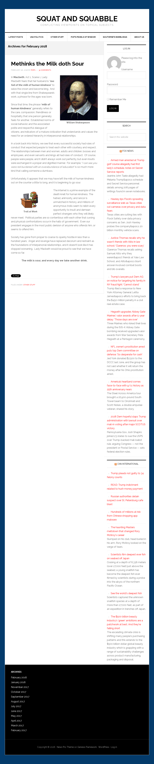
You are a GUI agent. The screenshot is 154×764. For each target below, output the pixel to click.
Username (127, 69)
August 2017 (18, 701)
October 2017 (18, 691)
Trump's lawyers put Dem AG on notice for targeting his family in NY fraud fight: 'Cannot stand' (126, 280)
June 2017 (16, 711)
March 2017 (17, 725)
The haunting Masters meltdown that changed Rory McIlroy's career (123, 531)
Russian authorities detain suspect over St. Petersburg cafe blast (125, 500)
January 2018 (18, 682)
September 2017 (20, 696)
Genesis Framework (87, 747)
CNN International (128, 464)
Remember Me (117, 99)
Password (112, 84)
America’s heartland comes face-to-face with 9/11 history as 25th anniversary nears (125, 385)
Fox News (127, 151)
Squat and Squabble (77, 19)
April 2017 (16, 720)
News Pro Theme (65, 747)
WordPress (103, 747)
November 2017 (20, 687)
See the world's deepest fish (126, 593)
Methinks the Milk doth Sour (47, 63)
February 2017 (19, 730)
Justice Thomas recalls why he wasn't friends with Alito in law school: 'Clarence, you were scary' (126, 241)
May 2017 (16, 715)
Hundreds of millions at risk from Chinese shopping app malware (124, 515)
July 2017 (16, 706)
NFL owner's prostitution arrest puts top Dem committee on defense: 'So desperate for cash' (126, 350)
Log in (114, 747)
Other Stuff (29, 285)
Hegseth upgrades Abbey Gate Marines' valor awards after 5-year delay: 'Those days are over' (126, 315)
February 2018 (19, 677)
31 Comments (45, 70)
